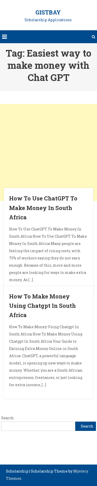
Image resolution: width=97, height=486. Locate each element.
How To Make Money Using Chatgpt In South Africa (42, 306)
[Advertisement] (48, 152)
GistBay (48, 12)
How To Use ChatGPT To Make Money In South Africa (43, 208)
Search (7, 417)
